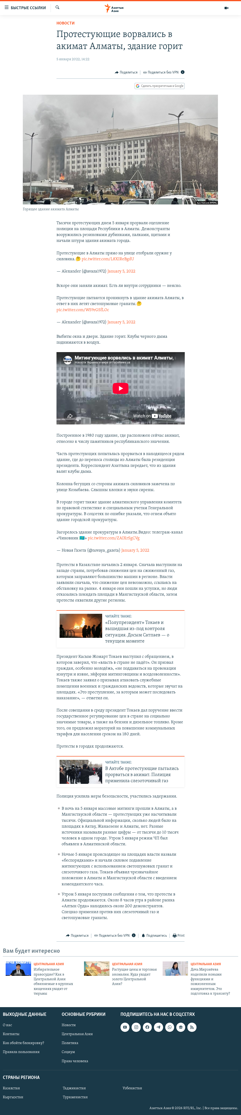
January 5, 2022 (121, 271)
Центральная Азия (49, 964)
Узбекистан (132, 1088)
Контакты (11, 1034)
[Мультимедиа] (226, 8)
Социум (68, 1052)
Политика (70, 1043)
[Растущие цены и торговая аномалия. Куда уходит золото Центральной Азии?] (96, 968)
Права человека (75, 1061)
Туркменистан (75, 1097)
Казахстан (11, 1088)
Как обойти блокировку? (23, 1043)
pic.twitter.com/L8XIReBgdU (108, 259)
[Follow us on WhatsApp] (169, 1027)
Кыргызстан (13, 1097)
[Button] (126, 72)
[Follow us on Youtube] (124, 1027)
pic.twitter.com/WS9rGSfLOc (82, 310)
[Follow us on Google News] (180, 1027)
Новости (65, 23)
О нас (7, 1025)
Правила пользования (21, 1052)
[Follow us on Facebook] (147, 1027)
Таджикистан (74, 1088)
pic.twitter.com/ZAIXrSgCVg (114, 538)
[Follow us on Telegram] (158, 1027)
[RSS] (191, 1027)
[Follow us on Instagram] (136, 1027)
